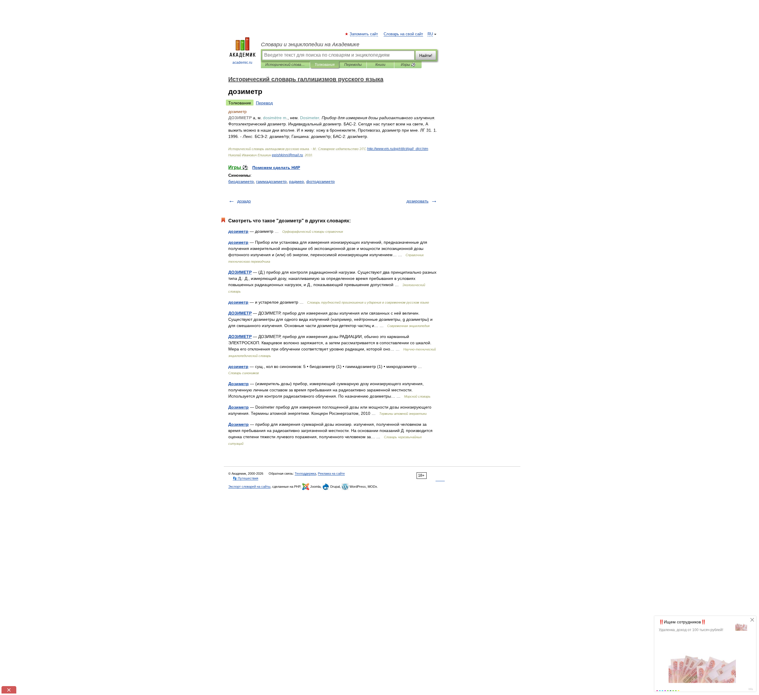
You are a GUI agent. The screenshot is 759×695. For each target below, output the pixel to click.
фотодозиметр (320, 181)
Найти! (425, 55)
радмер (296, 181)
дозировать (417, 201)
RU (430, 34)
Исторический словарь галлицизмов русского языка (285, 65)
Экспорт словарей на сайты (249, 486)
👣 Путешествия (245, 478)
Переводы (353, 65)
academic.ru (242, 62)
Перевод (264, 103)
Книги (380, 65)
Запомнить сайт (364, 34)
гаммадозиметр (271, 181)
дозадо (244, 201)
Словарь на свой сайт (403, 34)
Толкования (324, 65)
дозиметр (238, 231)
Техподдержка (305, 473)
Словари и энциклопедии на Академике (310, 44)
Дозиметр (238, 383)
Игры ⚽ (408, 65)
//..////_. (397, 149)
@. (287, 155)
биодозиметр (241, 181)
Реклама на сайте (331, 473)
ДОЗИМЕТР (240, 272)
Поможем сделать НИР (276, 167)
